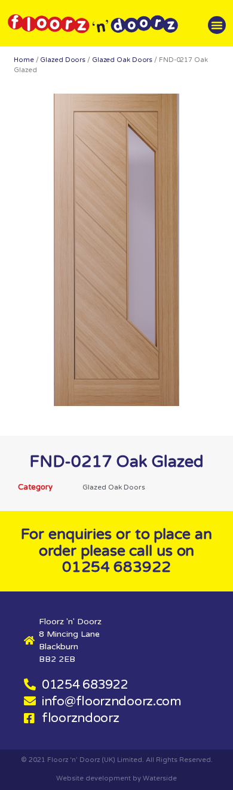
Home (24, 60)
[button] (217, 25)
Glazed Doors (62, 60)
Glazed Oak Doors (122, 60)
